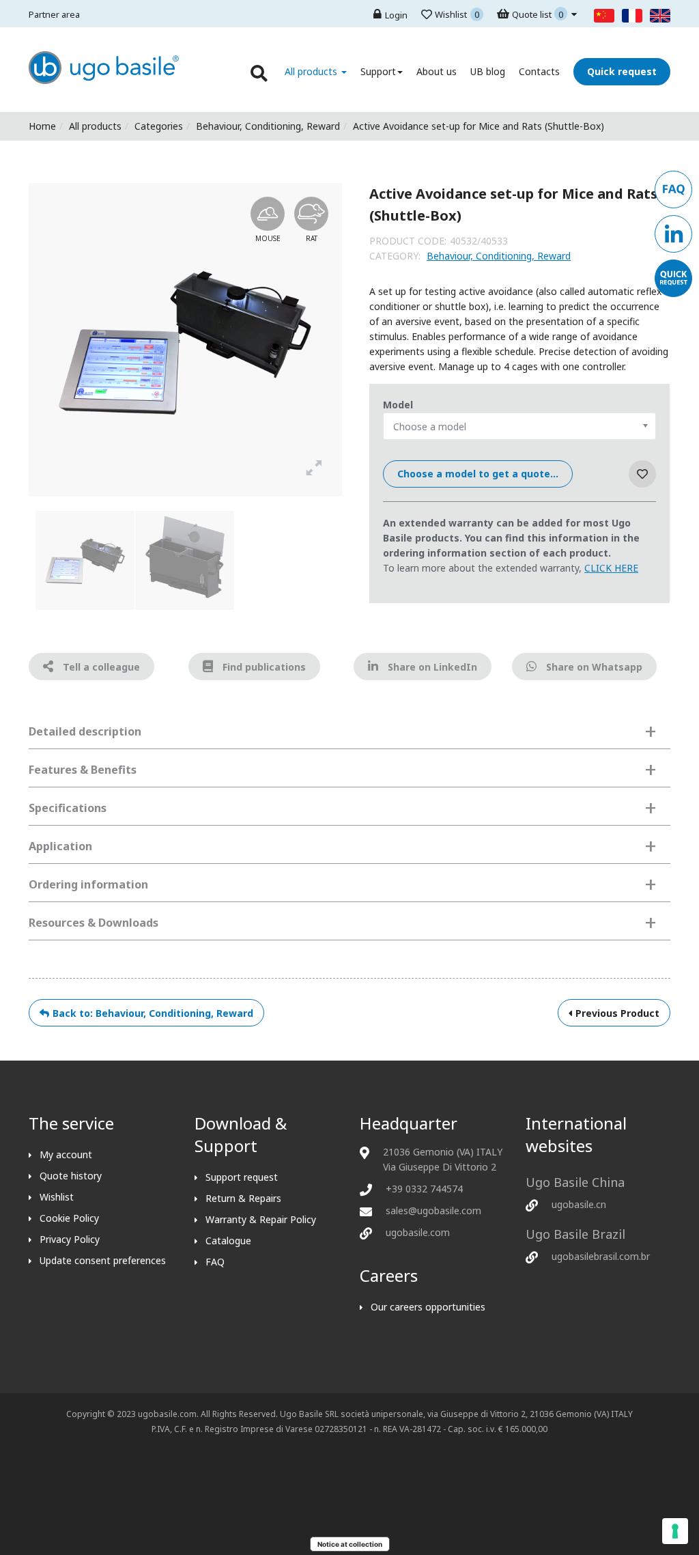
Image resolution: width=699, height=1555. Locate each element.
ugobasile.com (418, 1232)
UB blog (487, 71)
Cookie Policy (69, 1217)
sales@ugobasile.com (433, 1210)
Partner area (54, 14)
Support (378, 71)
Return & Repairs (243, 1198)
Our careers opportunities (428, 1306)
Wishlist (57, 1196)
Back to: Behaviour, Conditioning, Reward (153, 1013)
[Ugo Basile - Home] (104, 80)
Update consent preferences (103, 1260)
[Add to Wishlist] (642, 474)
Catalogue (228, 1240)
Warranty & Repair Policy (260, 1219)
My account (66, 1154)
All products (312, 71)
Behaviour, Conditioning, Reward (268, 126)
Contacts (539, 71)
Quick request (622, 71)
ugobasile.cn (579, 1204)
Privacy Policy (70, 1239)
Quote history (71, 1175)
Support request (241, 1177)
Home (42, 126)
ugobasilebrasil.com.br (601, 1256)
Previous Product (617, 1013)
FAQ (215, 1261)
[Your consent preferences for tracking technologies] (675, 1531)
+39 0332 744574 (424, 1188)
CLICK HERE (611, 567)
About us (436, 71)
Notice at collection (349, 1544)
